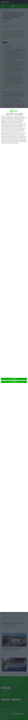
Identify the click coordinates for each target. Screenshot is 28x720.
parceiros (13, 115)
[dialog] (14, 360)
